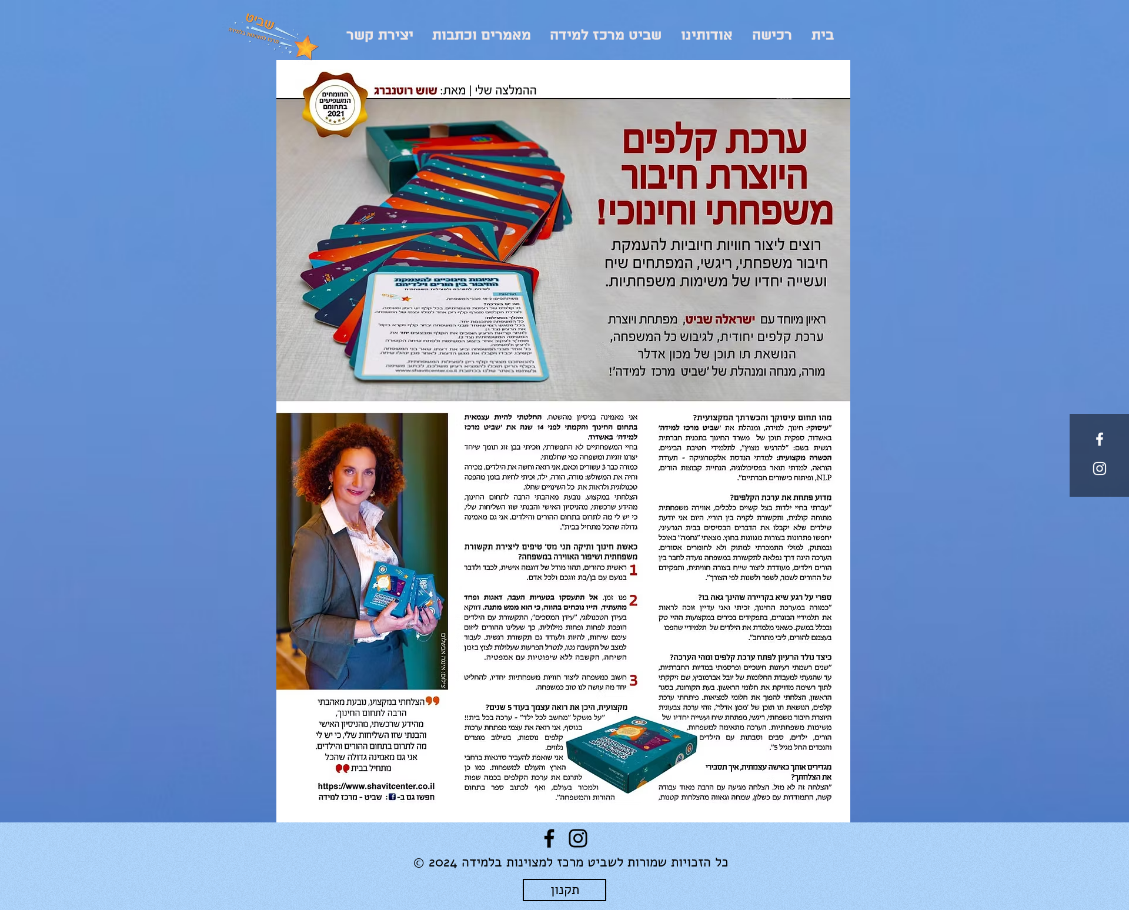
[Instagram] (578, 838)
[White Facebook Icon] (1099, 439)
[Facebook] (549, 838)
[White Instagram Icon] (1099, 468)
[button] (706, 35)
